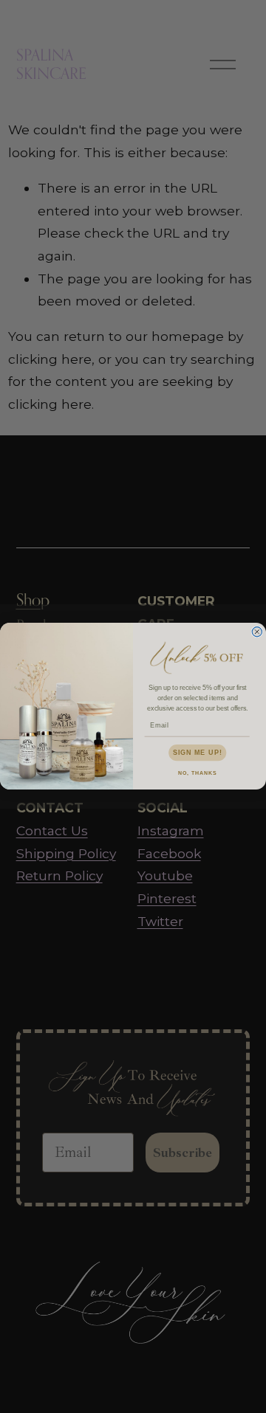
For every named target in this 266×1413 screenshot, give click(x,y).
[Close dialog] (257, 632)
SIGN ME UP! (197, 753)
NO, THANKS (197, 773)
